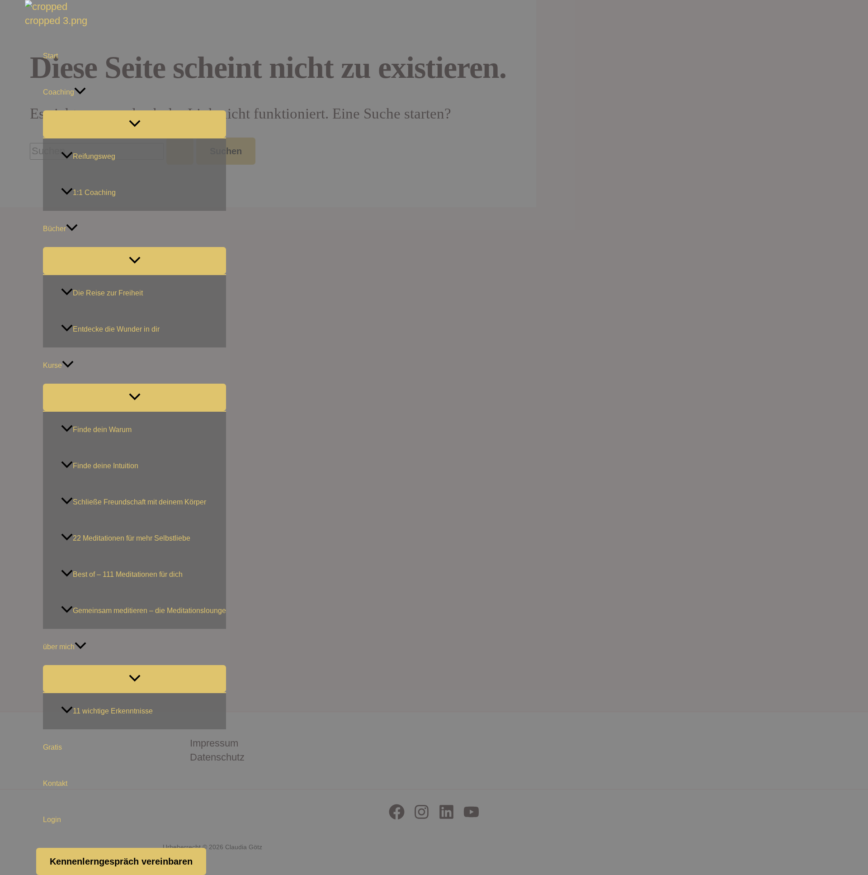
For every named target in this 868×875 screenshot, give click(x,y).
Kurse (52, 365)
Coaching (58, 92)
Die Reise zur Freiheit (108, 293)
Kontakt (55, 783)
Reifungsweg (94, 156)
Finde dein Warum (102, 429)
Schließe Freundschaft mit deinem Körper (139, 502)
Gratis (52, 747)
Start (50, 56)
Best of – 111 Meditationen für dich (128, 574)
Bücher (54, 229)
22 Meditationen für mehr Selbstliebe (131, 538)
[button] (80, 92)
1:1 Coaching (94, 192)
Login (52, 819)
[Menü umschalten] (134, 124)
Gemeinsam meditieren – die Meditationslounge (149, 610)
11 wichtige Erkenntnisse (113, 711)
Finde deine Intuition (105, 466)
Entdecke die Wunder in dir (116, 329)
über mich (59, 647)
